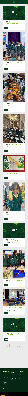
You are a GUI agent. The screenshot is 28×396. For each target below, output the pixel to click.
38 (13, 348)
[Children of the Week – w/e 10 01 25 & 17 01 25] (14, 325)
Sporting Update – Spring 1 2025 (14, 307)
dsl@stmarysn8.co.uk (5, 386)
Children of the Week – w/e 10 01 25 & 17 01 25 (13, 334)
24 (7, 346)
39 (15, 348)
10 (23, 343)
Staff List (19, 378)
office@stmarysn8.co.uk (14, 383)
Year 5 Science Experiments (15, 280)
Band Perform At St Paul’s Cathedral (13, 145)
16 (13, 345)
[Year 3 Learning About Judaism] (14, 196)
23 (5, 346)
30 (19, 346)
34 (5, 348)
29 (17, 346)
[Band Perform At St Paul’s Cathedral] (14, 128)
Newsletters (20, 374)
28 (15, 346)
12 (5, 345)
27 (13, 346)
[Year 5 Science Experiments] (14, 264)
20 (21, 345)
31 (21, 346)
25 (9, 346)
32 (23, 346)
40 (17, 348)
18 (17, 345)
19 (19, 345)
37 (11, 348)
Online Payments (20, 373)
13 (7, 345)
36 (9, 348)
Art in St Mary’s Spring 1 (15, 173)
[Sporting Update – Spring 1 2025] (14, 297)
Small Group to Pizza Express (13, 104)
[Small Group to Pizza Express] (14, 87)
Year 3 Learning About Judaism (13, 213)
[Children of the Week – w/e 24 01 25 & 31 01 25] (14, 230)
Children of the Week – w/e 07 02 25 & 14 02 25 (13, 22)
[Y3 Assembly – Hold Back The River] (14, 46)
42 (21, 348)
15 (11, 345)
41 (19, 348)
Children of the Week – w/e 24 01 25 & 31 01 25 (13, 239)
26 (11, 346)
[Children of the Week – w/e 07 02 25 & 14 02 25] (14, 13)
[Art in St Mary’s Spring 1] (14, 163)
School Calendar (20, 377)
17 (15, 345)
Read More (6, 68)
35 (7, 348)
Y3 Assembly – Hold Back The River (14, 63)
